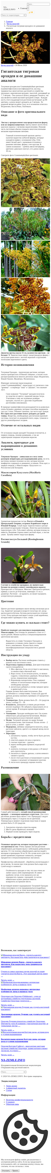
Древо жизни (11, 1086)
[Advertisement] (25, 921)
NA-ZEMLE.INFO (9, 8)
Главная (23, 8)
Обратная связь (12, 1104)
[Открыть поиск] (28, 9)
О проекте (10, 1102)
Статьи (9, 1090)
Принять (15, 1171)
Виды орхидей (13, 24)
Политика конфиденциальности (19, 1100)
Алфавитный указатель (16, 1088)
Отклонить (6, 1171)
